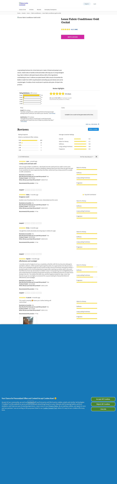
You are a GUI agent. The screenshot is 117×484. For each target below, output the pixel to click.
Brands (39, 9)
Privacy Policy (53, 406)
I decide (103, 409)
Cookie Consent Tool (50, 408)
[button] (87, 3)
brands (24, 13)
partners (30, 402)
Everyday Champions (51, 9)
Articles (31, 9)
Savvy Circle (22, 9)
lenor (28, 13)
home (18, 13)
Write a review (73, 37)
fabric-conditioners (36, 13)
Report (39, 190)
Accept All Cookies (103, 399)
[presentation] (28, 323)
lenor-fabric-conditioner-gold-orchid (51, 13)
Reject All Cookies (103, 404)
